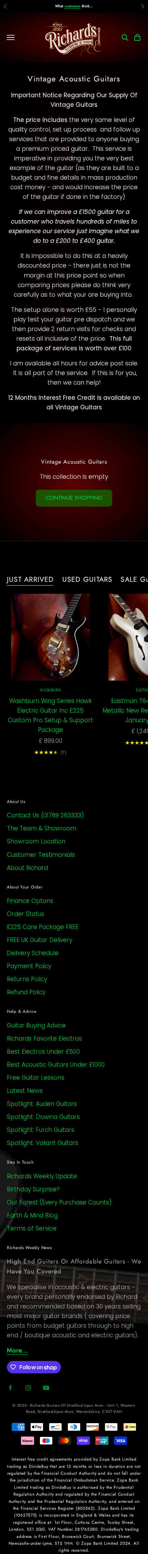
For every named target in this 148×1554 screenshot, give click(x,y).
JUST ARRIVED (30, 579)
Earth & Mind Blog (32, 1215)
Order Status (25, 914)
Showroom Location (36, 841)
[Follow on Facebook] (10, 1387)
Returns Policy (27, 979)
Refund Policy (26, 992)
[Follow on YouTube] (46, 1387)
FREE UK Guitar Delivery (39, 940)
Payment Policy (29, 966)
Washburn (50, 690)
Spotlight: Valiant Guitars (42, 1143)
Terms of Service (31, 1228)
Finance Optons (30, 901)
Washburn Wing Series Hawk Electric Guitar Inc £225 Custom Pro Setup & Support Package (50, 715)
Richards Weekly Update (42, 1176)
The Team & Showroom (41, 828)
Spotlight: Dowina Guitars (43, 1117)
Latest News (25, 1091)
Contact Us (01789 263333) (45, 815)
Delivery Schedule (33, 953)
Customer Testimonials (41, 855)
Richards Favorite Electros (44, 1038)
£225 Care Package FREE (42, 927)
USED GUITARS (87, 579)
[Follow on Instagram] (28, 1387)
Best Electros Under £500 (43, 1051)
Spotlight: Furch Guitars (40, 1130)
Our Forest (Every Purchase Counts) (59, 1202)
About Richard (27, 868)
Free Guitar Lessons (35, 1078)
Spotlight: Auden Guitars (42, 1104)
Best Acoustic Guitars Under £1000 (56, 1064)
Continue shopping (74, 498)
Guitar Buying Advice (36, 1025)
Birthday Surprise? (33, 1189)
